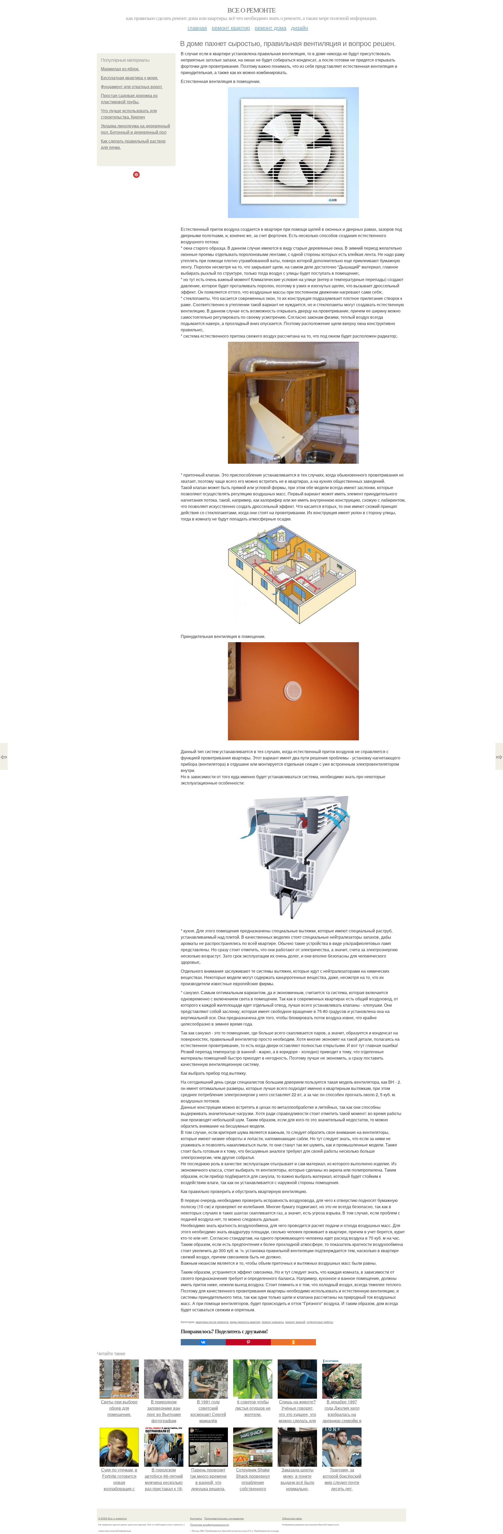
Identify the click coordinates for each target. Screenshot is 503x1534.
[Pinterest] (248, 1342)
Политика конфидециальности (209, 1524)
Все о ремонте (251, 9)
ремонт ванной (295, 1322)
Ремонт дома (270, 27)
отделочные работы (320, 1322)
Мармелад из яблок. (120, 69)
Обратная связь (292, 1518)
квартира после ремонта (212, 1322)
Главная (197, 27)
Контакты (196, 1518)
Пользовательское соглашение (224, 1518)
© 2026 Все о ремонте (112, 1518)
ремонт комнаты (273, 1322)
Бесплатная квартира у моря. (129, 78)
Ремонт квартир (231, 27)
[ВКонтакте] (203, 1342)
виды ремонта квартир (245, 1322)
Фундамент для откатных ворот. (131, 87)
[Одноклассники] (293, 1342)
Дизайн (299, 27)
